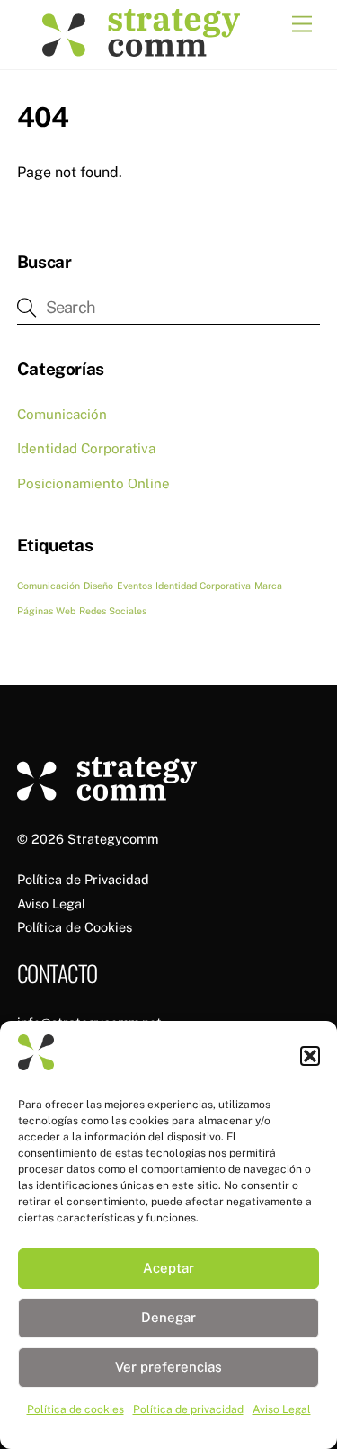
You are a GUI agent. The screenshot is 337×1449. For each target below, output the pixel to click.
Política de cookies (75, 1409)
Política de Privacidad (83, 879)
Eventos (134, 585)
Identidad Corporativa (86, 448)
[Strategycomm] (141, 47)
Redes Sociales (112, 610)
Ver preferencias (168, 1366)
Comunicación (62, 414)
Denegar (168, 1317)
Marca (268, 585)
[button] (310, 1056)
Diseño (98, 585)
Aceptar (168, 1267)
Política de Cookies (74, 927)
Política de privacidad (188, 1409)
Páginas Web (46, 610)
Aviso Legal (282, 1409)
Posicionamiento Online (93, 483)
